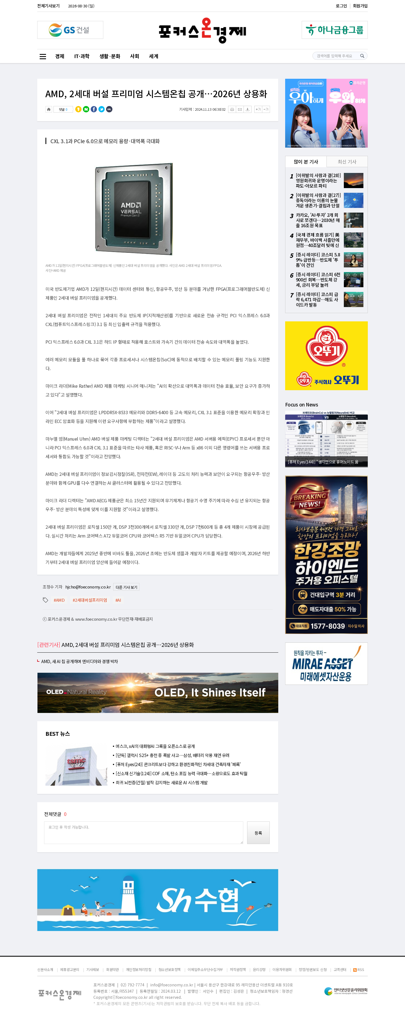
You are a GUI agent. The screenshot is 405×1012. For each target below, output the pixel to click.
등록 (258, 833)
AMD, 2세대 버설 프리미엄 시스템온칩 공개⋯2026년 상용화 (156, 93)
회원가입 (360, 6)
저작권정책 (238, 969)
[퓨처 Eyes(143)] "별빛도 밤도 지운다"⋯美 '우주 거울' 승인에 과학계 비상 (328, 462)
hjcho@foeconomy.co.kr (88, 587)
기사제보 (92, 969)
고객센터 (340, 969)
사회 (134, 55)
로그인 (341, 6)
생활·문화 (109, 55)
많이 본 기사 (306, 161)
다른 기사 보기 (126, 587)
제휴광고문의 (69, 969)
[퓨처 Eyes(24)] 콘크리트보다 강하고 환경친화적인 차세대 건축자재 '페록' (178, 764)
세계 (153, 55)
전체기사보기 (48, 6)
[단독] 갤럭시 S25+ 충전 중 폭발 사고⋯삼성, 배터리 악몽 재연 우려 (172, 755)
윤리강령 (259, 969)
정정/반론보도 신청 (312, 969)
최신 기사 (347, 161)
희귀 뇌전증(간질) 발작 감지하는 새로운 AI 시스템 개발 (162, 782)
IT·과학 (82, 55)
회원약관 (112, 969)
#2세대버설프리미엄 (90, 600)
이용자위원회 (282, 969)
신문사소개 (45, 969)
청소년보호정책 (169, 969)
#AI (118, 600)
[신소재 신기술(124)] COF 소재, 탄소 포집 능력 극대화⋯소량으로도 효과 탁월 (181, 773)
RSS (361, 970)
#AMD (59, 600)
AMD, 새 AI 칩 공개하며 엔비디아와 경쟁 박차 (79, 661)
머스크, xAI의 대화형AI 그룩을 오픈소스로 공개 (155, 746)
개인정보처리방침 (139, 969)
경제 (59, 55)
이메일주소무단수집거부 (205, 969)
